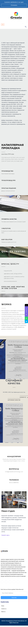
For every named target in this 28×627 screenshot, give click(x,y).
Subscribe (14, 597)
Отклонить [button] (14, 5)
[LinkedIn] (10, 581)
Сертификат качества (14, 382)
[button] (25, 27)
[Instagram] (18, 581)
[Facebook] (2, 581)
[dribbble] (14, 581)
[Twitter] (6, 581)
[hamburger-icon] (2, 25)
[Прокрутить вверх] (24, 620)
